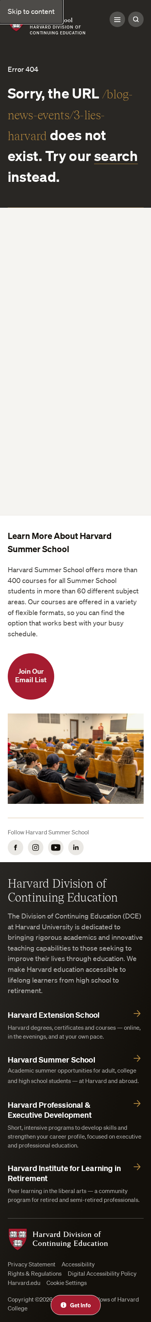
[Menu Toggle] (117, 19)
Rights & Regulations (35, 1273)
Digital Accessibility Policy (102, 1273)
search (116, 155)
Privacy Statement (31, 1264)
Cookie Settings (66, 1283)
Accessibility (78, 1264)
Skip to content (31, 11)
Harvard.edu (24, 1283)
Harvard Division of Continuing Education (63, 890)
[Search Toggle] (136, 19)
